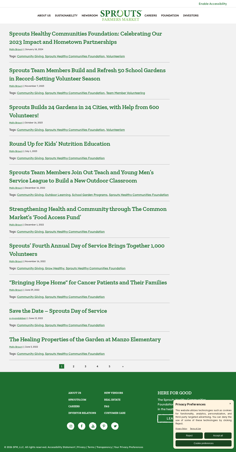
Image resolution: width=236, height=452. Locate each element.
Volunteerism (115, 56)
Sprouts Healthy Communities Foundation (75, 56)
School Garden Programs (89, 195)
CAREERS (151, 15)
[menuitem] (44, 15)
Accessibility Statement (61, 447)
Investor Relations (82, 413)
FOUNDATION (170, 15)
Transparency (104, 447)
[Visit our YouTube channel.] (93, 426)
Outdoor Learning (57, 195)
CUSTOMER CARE (114, 413)
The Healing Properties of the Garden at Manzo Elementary (85, 339)
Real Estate (112, 399)
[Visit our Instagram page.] (71, 426)
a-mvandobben (17, 318)
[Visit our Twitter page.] (115, 426)
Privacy (81, 447)
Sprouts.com (77, 399)
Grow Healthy (54, 268)
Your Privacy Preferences (128, 447)
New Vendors (113, 393)
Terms (91, 447)
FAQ (106, 406)
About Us (44, 15)
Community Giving (30, 56)
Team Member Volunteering (125, 93)
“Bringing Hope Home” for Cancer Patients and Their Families (88, 282)
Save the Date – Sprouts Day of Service (58, 310)
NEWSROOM (90, 15)
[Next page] (122, 366)
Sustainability (66, 15)
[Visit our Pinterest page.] (104, 426)
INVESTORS (191, 15)
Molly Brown (15, 49)
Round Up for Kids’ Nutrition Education (59, 143)
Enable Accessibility (213, 4)
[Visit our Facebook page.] (82, 426)
